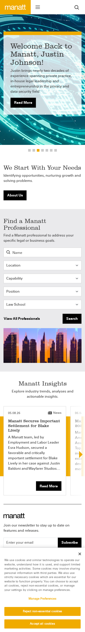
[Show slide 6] (55, 150)
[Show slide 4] (47, 150)
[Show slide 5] (51, 150)
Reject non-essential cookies (42, 611)
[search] (77, 7)
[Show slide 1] (33, 150)
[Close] (80, 554)
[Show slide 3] (42, 150)
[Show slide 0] (29, 150)
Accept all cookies (42, 623)
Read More (23, 103)
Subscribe (69, 542)
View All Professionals (22, 319)
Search (72, 319)
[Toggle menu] (37, 7)
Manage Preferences (42, 598)
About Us (15, 195)
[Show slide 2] (38, 150)
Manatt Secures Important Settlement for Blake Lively (34, 426)
